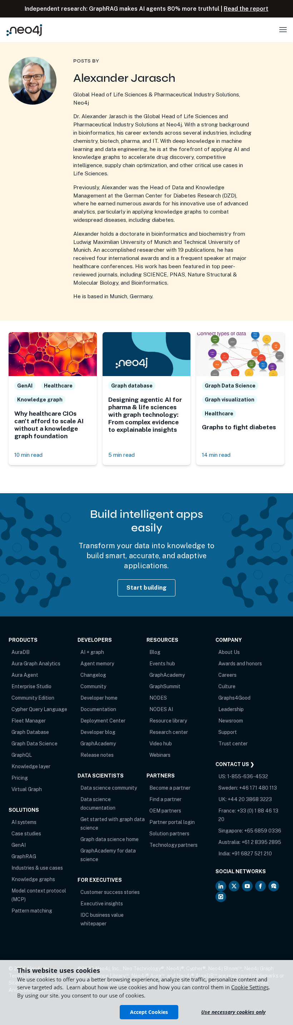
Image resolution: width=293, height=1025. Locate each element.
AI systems (23, 822)
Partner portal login (172, 822)
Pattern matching (31, 911)
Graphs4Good (234, 698)
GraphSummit (164, 686)
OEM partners (165, 811)
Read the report (246, 8)
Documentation (98, 709)
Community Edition (32, 698)
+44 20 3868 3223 (250, 799)
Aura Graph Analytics (35, 663)
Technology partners (173, 845)
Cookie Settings (250, 987)
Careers (227, 675)
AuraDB (20, 652)
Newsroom (230, 721)
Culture (226, 686)
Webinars (159, 755)
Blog (154, 652)
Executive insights (101, 903)
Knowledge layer (30, 766)
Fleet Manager (28, 721)
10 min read (28, 455)
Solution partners (169, 833)
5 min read (121, 455)
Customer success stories (110, 892)
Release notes (97, 755)
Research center (168, 732)
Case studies (26, 833)
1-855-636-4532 (247, 776)
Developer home (99, 698)
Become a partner (169, 788)
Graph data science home (109, 839)
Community (93, 686)
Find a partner (165, 799)
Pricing (19, 778)
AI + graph (92, 652)
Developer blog (97, 732)
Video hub (160, 743)
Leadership (231, 709)
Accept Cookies (149, 1012)
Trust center (233, 743)
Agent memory (97, 663)
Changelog (93, 675)
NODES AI (161, 709)
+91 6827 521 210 (252, 853)
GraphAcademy (98, 743)
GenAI (18, 845)
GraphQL (21, 755)
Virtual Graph (26, 789)
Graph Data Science (34, 743)
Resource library (168, 721)
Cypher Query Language (39, 709)
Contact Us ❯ (234, 764)
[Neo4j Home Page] (24, 29)
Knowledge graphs (33, 879)
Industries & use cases (37, 868)
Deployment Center (102, 721)
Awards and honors (240, 663)
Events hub (162, 663)
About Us (229, 652)
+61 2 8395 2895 (261, 842)
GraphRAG (23, 856)
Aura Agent (24, 675)
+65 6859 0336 (262, 831)
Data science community (108, 788)
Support (227, 732)
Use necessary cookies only (233, 1012)
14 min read (216, 455)
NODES (158, 698)
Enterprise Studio (31, 686)
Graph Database (30, 732)
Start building (146, 587)
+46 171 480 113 (258, 788)
